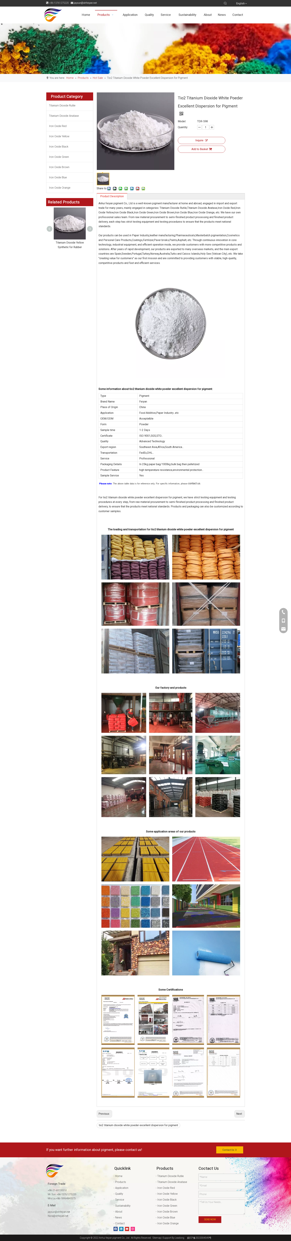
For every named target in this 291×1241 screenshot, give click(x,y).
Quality (119, 1193)
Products (120, 1182)
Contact (120, 1223)
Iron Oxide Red (58, 126)
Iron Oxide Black (58, 146)
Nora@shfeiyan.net (58, 1216)
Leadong (179, 1237)
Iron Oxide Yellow (59, 136)
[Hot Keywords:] (225, 3)
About (118, 1211)
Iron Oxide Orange (59, 187)
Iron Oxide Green (59, 156)
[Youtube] (127, 1229)
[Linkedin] (121, 1229)
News (118, 1217)
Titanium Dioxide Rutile (62, 105)
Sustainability (123, 1205)
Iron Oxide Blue (58, 177)
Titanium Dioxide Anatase (64, 115)
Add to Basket (199, 149)
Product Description (112, 196)
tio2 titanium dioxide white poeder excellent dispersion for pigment (138, 1125)
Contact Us (228, 1150)
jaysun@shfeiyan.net (85, 2)
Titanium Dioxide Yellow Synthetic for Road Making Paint (68, 247)
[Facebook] (116, 1229)
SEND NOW (210, 1219)
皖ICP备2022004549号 (199, 1237)
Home (118, 1176)
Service (119, 1199)
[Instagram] (133, 1229)
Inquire (199, 140)
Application (121, 1187)
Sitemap (156, 1237)
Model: (182, 121)
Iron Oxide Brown (59, 167)
